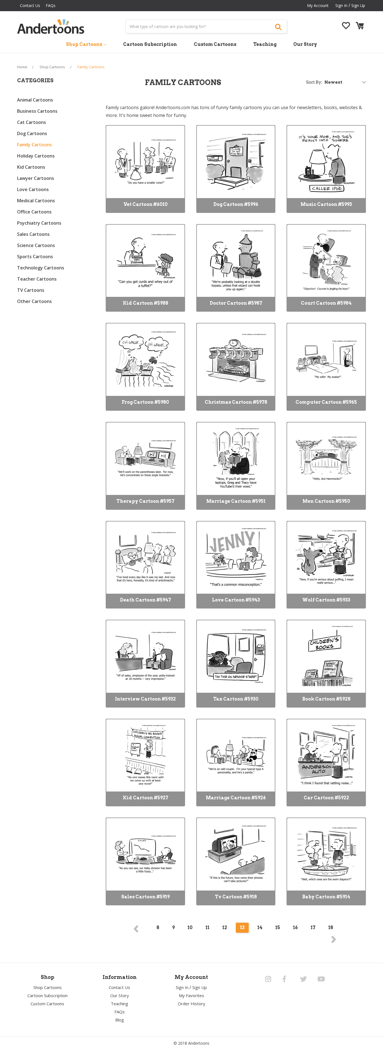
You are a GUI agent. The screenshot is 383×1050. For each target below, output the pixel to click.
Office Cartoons (34, 212)
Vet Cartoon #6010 (145, 204)
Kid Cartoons (31, 167)
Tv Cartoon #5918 (236, 896)
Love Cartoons (33, 189)
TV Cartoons (30, 290)
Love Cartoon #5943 (236, 600)
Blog (119, 1020)
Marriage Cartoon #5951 (236, 501)
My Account (318, 5)
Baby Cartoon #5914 (326, 896)
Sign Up (358, 5)
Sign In (182, 987)
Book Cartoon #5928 (326, 699)
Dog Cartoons (32, 133)
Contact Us (30, 5)
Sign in (341, 5)
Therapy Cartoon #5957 (145, 501)
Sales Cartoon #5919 (145, 896)
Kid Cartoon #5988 (145, 303)
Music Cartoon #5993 (326, 204)
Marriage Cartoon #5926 (236, 797)
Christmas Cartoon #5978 (236, 402)
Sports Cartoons (35, 256)
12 (224, 927)
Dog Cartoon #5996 (235, 204)
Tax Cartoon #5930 (236, 699)
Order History (191, 1003)
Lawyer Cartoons (35, 178)
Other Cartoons (34, 301)
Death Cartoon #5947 (145, 600)
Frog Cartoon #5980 (145, 402)
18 (330, 927)
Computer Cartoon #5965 (326, 402)
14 (259, 927)
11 (207, 927)
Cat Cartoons (31, 122)
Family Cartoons (34, 145)
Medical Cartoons (36, 201)
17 (313, 927)
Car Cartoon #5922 (326, 797)
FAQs (51, 5)
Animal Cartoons (35, 100)
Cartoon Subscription (150, 44)
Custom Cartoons (215, 44)
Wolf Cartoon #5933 (326, 600)
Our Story (305, 44)
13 (242, 927)
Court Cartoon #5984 (326, 303)
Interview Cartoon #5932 (145, 699)
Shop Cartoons (84, 44)
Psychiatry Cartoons (39, 223)
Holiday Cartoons (36, 156)
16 (295, 927)
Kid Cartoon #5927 (145, 797)
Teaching (264, 44)
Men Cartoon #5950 (326, 501)
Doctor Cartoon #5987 (236, 303)
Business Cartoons (37, 111)
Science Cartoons (36, 245)
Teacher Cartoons (37, 279)
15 (277, 927)
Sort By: (314, 82)
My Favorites (191, 995)
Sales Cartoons (33, 234)
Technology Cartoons (40, 268)
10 (190, 927)
